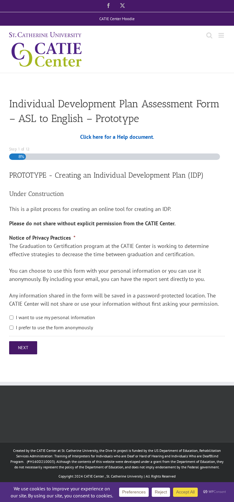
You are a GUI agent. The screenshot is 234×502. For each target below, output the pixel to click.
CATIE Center (94, 476)
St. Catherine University (124, 476)
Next (23, 347)
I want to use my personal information (55, 317)
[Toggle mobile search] (209, 35)
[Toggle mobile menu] (221, 35)
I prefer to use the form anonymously (54, 327)
